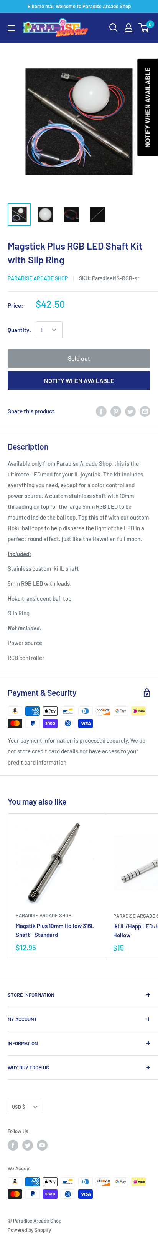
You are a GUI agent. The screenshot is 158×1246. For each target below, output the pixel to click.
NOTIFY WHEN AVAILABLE (79, 380)
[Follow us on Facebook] (13, 1145)
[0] (144, 27)
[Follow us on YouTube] (42, 1145)
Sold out (79, 358)
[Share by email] (145, 411)
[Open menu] (11, 28)
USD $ (18, 1107)
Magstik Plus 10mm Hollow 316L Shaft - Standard (55, 930)
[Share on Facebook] (101, 411)
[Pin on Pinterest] (115, 411)
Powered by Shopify (29, 1230)
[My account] (128, 27)
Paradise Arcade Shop (38, 278)
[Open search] (113, 27)
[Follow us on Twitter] (27, 1145)
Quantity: (19, 329)
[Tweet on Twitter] (130, 411)
